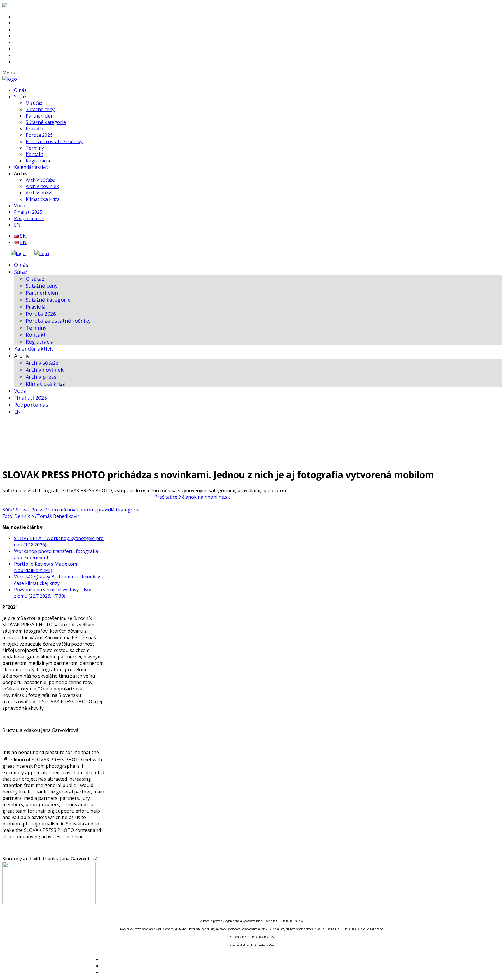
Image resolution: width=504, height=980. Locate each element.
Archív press (39, 193)
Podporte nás (29, 218)
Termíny (35, 148)
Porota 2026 (39, 135)
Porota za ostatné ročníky (54, 141)
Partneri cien (40, 116)
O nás (20, 90)
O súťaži (34, 103)
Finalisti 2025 (28, 212)
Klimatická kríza (43, 199)
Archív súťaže (40, 180)
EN (17, 225)
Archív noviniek (42, 186)
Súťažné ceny (40, 109)
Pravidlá (34, 128)
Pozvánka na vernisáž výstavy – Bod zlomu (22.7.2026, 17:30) (53, 592)
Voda (19, 205)
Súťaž (20, 96)
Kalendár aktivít (31, 167)
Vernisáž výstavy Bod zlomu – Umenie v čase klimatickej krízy (57, 580)
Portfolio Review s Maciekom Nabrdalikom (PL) (45, 567)
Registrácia (38, 160)
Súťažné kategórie (46, 122)
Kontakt (34, 154)
